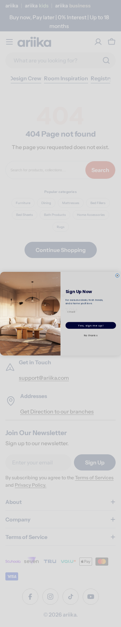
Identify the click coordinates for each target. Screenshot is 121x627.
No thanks (91, 335)
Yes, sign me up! (90, 325)
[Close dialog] (117, 275)
